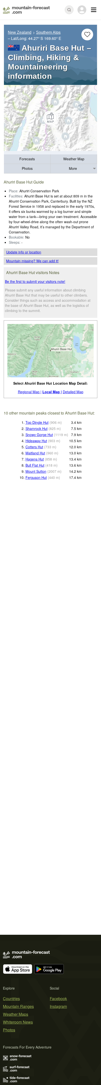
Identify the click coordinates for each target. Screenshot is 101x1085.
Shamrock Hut (36, 428)
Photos (27, 168)
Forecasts (27, 158)
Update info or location (23, 252)
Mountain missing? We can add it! (32, 260)
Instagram (58, 1006)
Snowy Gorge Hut (39, 434)
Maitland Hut (35, 452)
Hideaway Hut (36, 440)
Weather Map (73, 158)
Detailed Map (73, 391)
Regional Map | (29, 391)
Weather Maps (15, 1014)
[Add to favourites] (87, 34)
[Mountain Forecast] (26, 10)
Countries (11, 998)
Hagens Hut (34, 459)
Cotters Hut (34, 446)
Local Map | (52, 391)
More (73, 168)
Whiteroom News (18, 1022)
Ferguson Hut (36, 477)
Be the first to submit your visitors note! (35, 281)
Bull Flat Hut (34, 465)
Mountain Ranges (18, 1006)
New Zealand (19, 32)
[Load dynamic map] (50, 118)
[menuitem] (27, 159)
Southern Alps (48, 32)
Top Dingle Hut (37, 422)
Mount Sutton (35, 471)
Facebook (58, 998)
